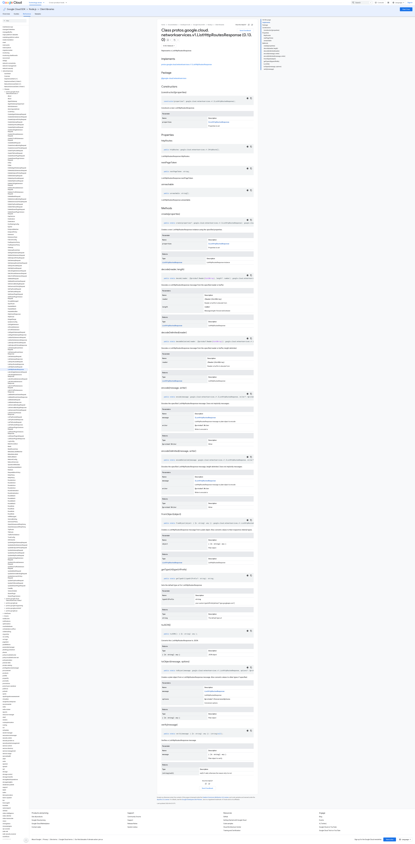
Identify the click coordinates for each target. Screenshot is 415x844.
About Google (36, 839)
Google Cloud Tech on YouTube (329, 830)
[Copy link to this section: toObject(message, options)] (191, 661)
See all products (37, 817)
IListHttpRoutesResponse (218, 122)
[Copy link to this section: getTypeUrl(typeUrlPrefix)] (189, 569)
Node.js (32, 9)
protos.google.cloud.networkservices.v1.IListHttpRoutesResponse (186, 64)
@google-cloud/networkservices (173, 78)
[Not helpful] (252, 24)
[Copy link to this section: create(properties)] (182, 214)
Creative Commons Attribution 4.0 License (216, 797)
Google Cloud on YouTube (328, 827)
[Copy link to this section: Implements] (177, 59)
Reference (27, 14)
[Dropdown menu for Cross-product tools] (66, 2)
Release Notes (132, 823)
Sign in (410, 2)
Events (321, 820)
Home (163, 25)
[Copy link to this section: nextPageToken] (179, 162)
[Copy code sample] (251, 98)
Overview (6, 14)
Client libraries (47, 9)
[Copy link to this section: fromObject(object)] (183, 514)
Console (381, 3)
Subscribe (389, 839)
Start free (406, 9)
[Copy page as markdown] (175, 40)
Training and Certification (231, 830)
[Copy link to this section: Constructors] (180, 87)
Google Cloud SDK (16, 9)
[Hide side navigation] (26, 840)
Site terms (53, 839)
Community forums (134, 817)
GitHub (225, 817)
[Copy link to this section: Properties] (176, 135)
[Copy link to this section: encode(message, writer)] (189, 388)
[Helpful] (248, 24)
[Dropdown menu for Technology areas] (44, 2)
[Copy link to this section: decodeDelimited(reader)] (189, 332)
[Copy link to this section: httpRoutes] (174, 141)
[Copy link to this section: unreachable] (176, 184)
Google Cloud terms (66, 839)
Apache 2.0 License (163, 799)
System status (132, 827)
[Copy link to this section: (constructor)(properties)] (188, 92)
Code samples (228, 823)
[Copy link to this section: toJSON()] (173, 625)
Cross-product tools (56, 3)
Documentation (173, 25)
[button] (14, 71)
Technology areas (35, 3)
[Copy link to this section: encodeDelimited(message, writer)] (198, 451)
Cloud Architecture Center (232, 827)
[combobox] (362, 3)
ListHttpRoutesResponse (172, 262)
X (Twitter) (322, 823)
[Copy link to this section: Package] (173, 73)
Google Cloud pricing (38, 820)
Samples (38, 14)
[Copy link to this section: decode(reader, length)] (186, 269)
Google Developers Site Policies (192, 799)
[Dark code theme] (247, 98)
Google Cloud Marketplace (40, 823)
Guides (16, 14)
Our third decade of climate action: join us (89, 839)
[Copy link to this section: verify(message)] (180, 725)
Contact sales (36, 827)
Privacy (45, 839)
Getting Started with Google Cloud (234, 820)
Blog (320, 817)
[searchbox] (14, 20)
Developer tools (185, 25)
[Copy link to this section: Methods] (175, 208)
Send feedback (245, 30)
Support (130, 820)
